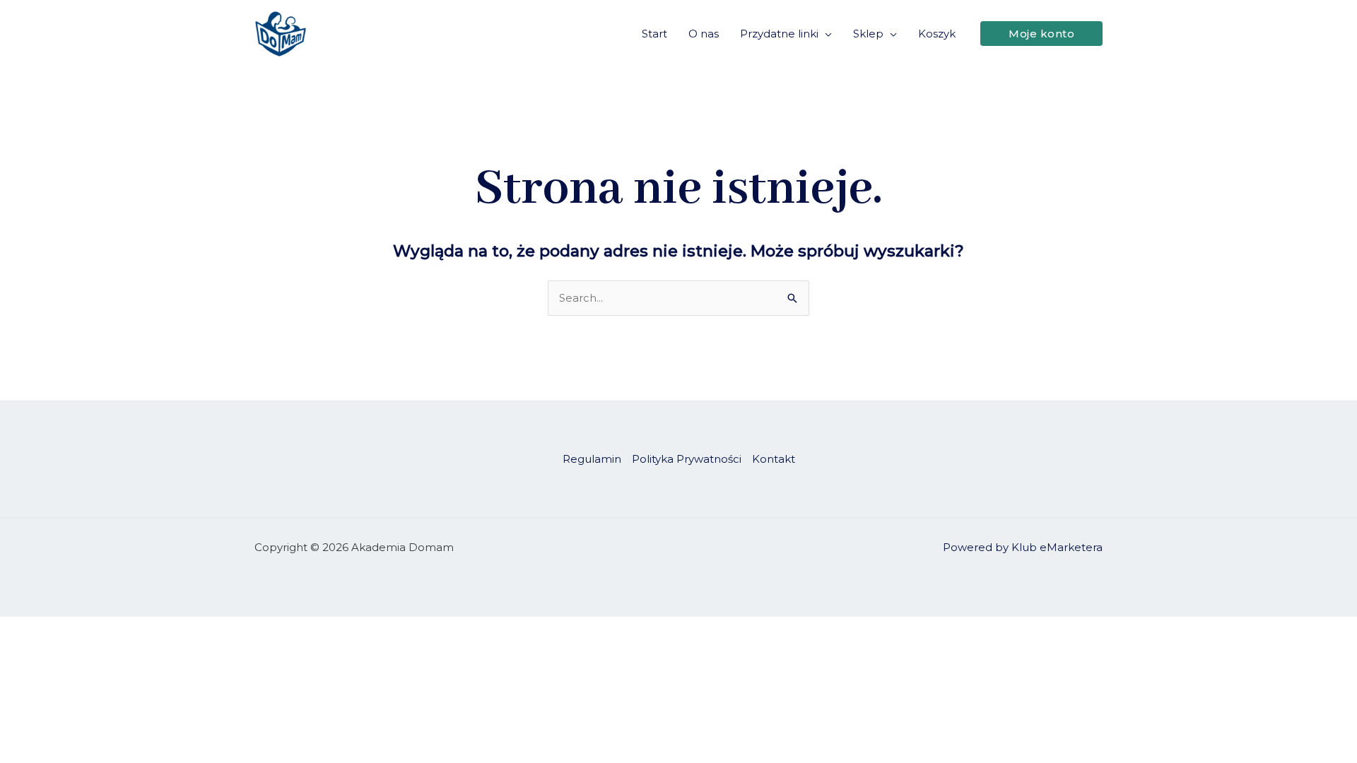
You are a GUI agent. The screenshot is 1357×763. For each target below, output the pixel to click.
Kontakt (773, 459)
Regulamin (592, 459)
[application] (825, 34)
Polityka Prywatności (686, 459)
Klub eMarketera (1057, 547)
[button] (1041, 33)
